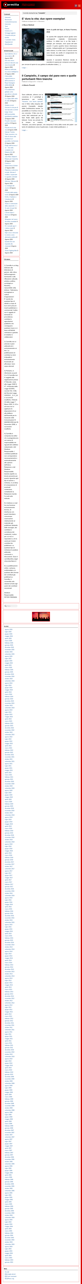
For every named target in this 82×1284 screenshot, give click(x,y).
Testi (6, 26)
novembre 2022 (9, 730)
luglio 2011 (8, 1034)
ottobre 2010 (8, 1054)
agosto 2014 (8, 951)
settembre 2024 (9, 681)
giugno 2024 (8, 687)
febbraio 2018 (9, 857)
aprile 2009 (8, 1094)
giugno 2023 (8, 714)
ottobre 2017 (8, 866)
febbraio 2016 (9, 911)
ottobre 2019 (8, 813)
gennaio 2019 (9, 833)
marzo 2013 (8, 989)
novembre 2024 (9, 676)
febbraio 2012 (9, 1018)
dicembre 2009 (9, 1076)
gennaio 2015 (9, 940)
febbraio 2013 (9, 991)
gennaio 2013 (9, 994)
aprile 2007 (8, 1148)
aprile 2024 (8, 692)
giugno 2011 (8, 1036)
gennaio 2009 (9, 1101)
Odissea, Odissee (10, 181)
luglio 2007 (8, 1141)
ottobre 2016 (8, 893)
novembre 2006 (9, 1159)
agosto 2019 (8, 817)
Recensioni (41, 21)
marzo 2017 (8, 882)
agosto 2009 (8, 1085)
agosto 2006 (8, 1166)
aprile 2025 (8, 665)
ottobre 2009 (8, 1081)
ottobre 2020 (8, 786)
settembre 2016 (9, 895)
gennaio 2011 (9, 1047)
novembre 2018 (9, 837)
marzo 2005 (8, 1204)
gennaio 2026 (9, 645)
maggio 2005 (9, 1199)
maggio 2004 (9, 1226)
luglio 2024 (8, 685)
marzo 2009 (8, 1097)
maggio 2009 (9, 1092)
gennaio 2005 (9, 1208)
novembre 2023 (9, 703)
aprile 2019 (8, 826)
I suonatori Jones (10, 40)
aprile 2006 (8, 1175)
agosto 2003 (8, 1246)
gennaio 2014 (9, 967)
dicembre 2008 (9, 1103)
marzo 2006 (8, 1177)
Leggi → (25, 67)
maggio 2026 (9, 636)
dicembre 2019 (9, 808)
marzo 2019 (8, 828)
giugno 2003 (8, 1251)
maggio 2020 (9, 797)
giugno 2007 (8, 1144)
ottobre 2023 (8, 705)
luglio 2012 (8, 1007)
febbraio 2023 (9, 723)
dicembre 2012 (9, 996)
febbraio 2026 (9, 643)
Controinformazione (11, 22)
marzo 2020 (8, 801)
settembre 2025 (9, 654)
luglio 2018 (8, 846)
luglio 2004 (8, 1222)
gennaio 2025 (9, 672)
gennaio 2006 (9, 1182)
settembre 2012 (9, 1003)
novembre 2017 (9, 864)
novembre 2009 (9, 1079)
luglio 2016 (8, 900)
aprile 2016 (8, 907)
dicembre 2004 (9, 1211)
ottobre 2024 (8, 678)
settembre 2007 (9, 1137)
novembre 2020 (9, 784)
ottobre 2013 (8, 974)
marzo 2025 (8, 667)
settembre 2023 (9, 708)
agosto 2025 (8, 656)
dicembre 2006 (9, 1157)
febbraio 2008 (9, 1126)
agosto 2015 (8, 924)
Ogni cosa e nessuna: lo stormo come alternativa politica (11, 235)
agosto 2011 (8, 1032)
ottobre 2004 (8, 1215)
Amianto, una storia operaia (32, 101)
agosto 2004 (8, 1220)
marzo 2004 (8, 1231)
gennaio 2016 (9, 913)
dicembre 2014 (9, 942)
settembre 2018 (9, 842)
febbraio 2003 (9, 1260)
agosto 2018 (8, 844)
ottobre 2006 (8, 1161)
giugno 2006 (8, 1170)
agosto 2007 (8, 1139)
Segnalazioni (9, 42)
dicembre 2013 (9, 969)
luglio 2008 (8, 1114)
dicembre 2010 (9, 1050)
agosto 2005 (8, 1193)
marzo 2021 (8, 775)
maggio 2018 (9, 851)
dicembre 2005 (9, 1184)
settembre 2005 (9, 1190)
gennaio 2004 (9, 1235)
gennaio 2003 (9, 1262)
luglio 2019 (8, 819)
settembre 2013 (9, 976)
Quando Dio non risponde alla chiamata (10, 244)
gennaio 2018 (9, 860)
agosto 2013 (8, 978)
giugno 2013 (8, 983)
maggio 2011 (9, 1038)
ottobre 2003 (8, 1242)
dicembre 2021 (9, 754)
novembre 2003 (9, 1240)
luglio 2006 (8, 1168)
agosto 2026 (8, 629)
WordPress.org (9, 1278)
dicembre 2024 (9, 674)
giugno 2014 (8, 956)
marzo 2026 (8, 640)
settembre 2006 (9, 1164)
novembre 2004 (9, 1213)
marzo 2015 (8, 936)
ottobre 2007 (8, 1135)
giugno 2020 (8, 795)
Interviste (8, 24)
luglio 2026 (8, 632)
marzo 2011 (8, 1043)
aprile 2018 (8, 853)
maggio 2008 (9, 1119)
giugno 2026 (8, 634)
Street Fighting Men (11, 250)
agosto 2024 (8, 683)
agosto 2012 (8, 1005)
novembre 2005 (9, 1186)
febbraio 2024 (9, 696)
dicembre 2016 (9, 889)
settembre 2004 (9, 1217)
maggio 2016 (9, 904)
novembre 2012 (9, 998)
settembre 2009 (9, 1083)
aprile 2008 (8, 1121)
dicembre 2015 (9, 915)
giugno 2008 (8, 1117)
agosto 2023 (8, 710)
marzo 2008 (8, 1123)
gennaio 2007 (9, 1155)
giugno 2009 (8, 1090)
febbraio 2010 (9, 1072)
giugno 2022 (8, 741)
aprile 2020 (8, 799)
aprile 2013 (8, 987)
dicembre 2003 (9, 1237)
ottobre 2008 (8, 1108)
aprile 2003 (8, 1255)
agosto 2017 (8, 871)
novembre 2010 (9, 1052)
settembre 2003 (9, 1244)
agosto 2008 (8, 1112)
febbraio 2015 (9, 938)
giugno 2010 (8, 1063)
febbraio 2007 (9, 1152)
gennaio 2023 (9, 725)
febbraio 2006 (9, 1179)
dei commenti (10, 1276)
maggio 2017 (9, 877)
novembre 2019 (9, 810)
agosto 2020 (8, 790)
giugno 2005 (8, 1197)
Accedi (7, 1272)
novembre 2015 (9, 918)
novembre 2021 (9, 757)
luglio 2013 (8, 980)
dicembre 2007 (9, 1130)
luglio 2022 (8, 739)
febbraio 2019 (9, 831)
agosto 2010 (8, 1059)
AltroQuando (8, 44)
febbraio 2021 (9, 777)
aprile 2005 (8, 1202)
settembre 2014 (9, 949)
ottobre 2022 (8, 732)
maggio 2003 (9, 1253)
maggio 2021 (9, 770)
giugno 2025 (8, 661)
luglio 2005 (8, 1195)
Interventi (40, 81)
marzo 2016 (8, 909)
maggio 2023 (9, 716)
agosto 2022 (8, 737)
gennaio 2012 (9, 1021)
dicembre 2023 (9, 701)
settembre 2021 (9, 761)
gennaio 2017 (9, 886)
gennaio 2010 (9, 1074)
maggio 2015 (9, 931)
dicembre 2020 (9, 781)
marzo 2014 (8, 962)
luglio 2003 (8, 1249)
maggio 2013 (9, 985)
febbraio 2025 (9, 670)
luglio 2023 (8, 712)
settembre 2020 (9, 788)
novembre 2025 (9, 649)
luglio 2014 (8, 953)
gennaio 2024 (9, 699)
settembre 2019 (9, 815)
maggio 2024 (9, 690)
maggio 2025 (9, 663)
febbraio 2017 (9, 884)
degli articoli (10, 1274)
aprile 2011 (8, 1041)
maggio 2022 (9, 743)
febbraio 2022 (9, 750)
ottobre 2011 (8, 1027)
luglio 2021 (8, 766)
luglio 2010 (8, 1061)
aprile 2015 (8, 933)
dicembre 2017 (9, 862)
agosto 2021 (8, 763)
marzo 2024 (8, 694)
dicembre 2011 (9, 1023)
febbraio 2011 (9, 1045)
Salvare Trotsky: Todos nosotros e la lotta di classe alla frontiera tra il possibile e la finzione (11, 136)
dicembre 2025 (9, 647)
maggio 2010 (9, 1065)
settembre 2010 (9, 1056)
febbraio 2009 (9, 1099)
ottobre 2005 (8, 1188)
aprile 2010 (8, 1068)
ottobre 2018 (8, 839)
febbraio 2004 (9, 1233)
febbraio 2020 (9, 804)
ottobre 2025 (8, 652)
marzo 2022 (8, 748)
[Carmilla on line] (41, 4)
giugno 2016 (8, 902)
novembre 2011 (9, 1025)
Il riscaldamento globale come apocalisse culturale (11, 92)
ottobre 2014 (8, 947)
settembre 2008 (9, 1110)
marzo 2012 (8, 1016)
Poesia (7, 28)
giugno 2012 (8, 1009)
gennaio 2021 (9, 779)
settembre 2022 (9, 734)
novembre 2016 (9, 891)
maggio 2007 (9, 1146)
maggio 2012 (9, 1012)
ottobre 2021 (8, 759)
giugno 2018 (8, 848)
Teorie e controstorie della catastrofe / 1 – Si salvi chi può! (11, 206)
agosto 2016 (8, 898)
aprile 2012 (8, 1014)
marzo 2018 (8, 855)
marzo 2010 (8, 1070)
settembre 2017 (9, 869)
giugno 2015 (8, 929)
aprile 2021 (8, 772)
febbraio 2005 (9, 1206)
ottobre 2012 (8, 1000)
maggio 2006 (9, 1173)
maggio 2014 (9, 958)
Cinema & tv (8, 31)
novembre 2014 (9, 945)
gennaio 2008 (9, 1128)
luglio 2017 (8, 873)
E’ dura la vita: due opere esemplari (43, 18)
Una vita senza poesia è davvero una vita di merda (11, 63)
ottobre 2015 (8, 920)
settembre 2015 (9, 922)
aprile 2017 (8, 880)
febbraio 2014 (9, 965)
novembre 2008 (9, 1106)
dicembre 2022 (9, 728)
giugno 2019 (8, 822)
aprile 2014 (8, 960)
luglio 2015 (8, 927)
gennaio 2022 (9, 752)
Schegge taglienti (10, 33)
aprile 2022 (8, 746)
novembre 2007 (9, 1132)
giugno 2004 (8, 1224)
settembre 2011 (9, 1030)
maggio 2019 (9, 824)
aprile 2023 (8, 719)
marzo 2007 (8, 1150)
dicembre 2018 (9, 835)
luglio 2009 (8, 1088)
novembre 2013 (9, 971)
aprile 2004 (8, 1228)
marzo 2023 (8, 721)
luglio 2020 (8, 793)
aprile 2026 (8, 638)
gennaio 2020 (9, 806)
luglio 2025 (8, 658)
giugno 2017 (8, 875)
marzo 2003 (8, 1258)
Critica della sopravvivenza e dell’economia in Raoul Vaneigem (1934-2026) (10, 80)
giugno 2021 (8, 768)
